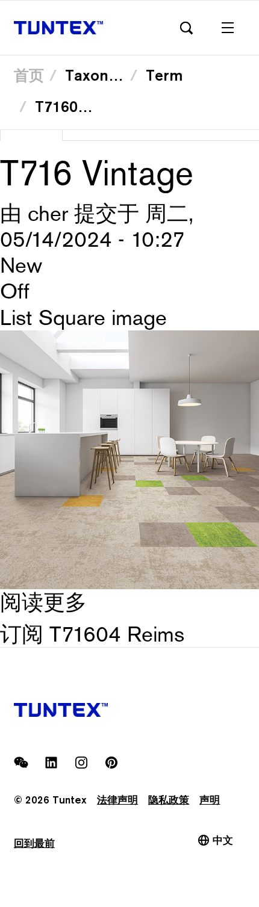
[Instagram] (81, 763)
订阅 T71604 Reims (92, 634)
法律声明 (117, 799)
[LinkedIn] (51, 763)
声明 (209, 799)
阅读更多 (43, 602)
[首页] (58, 27)
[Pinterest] (111, 763)
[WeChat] (21, 763)
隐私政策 (168, 799)
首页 (29, 75)
